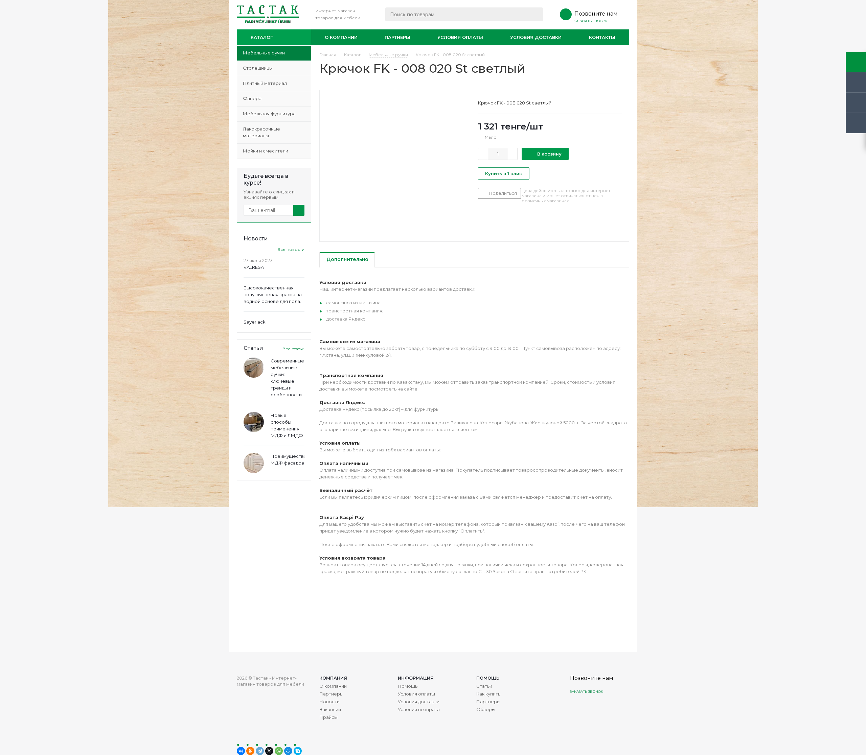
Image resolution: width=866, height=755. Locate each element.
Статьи (484, 686)
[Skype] (298, 751)
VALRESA (254, 267)
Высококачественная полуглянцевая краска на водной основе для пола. (273, 294)
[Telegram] (260, 751)
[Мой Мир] (288, 751)
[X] (269, 751)
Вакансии (330, 709)
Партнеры (397, 37)
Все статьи (293, 348)
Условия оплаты (460, 37)
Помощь (487, 678)
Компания (333, 678)
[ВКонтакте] (241, 751)
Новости (329, 701)
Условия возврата (419, 709)
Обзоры (485, 709)
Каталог (262, 37)
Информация (416, 678)
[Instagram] (576, 707)
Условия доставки (536, 37)
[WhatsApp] (279, 751)
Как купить (488, 694)
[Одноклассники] (250, 751)
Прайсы (328, 717)
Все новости (290, 249)
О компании (341, 37)
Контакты (602, 37)
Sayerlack (255, 322)
